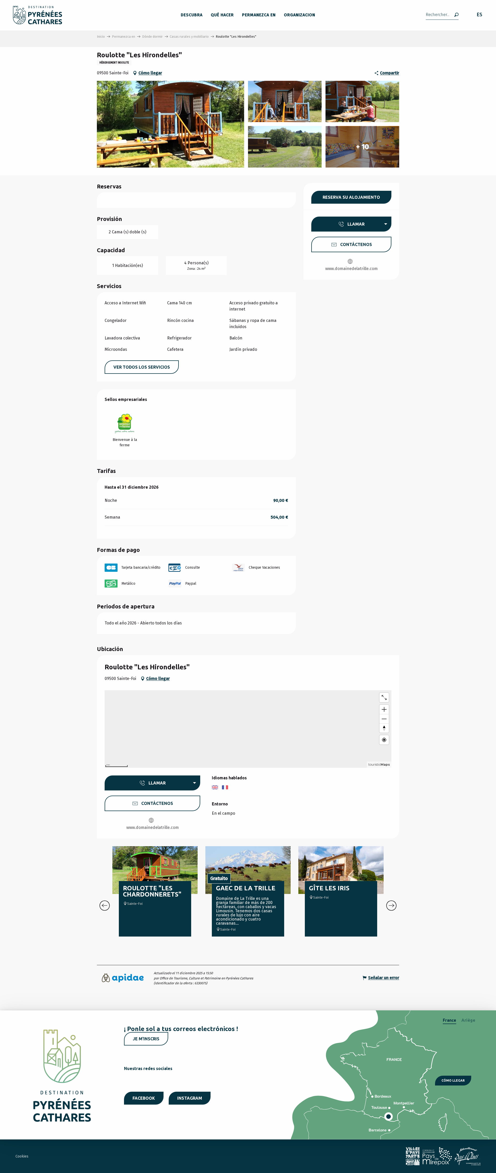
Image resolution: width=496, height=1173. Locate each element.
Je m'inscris (146, 1038)
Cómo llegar (453, 1080)
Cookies (22, 1156)
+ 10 (362, 146)
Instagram (189, 1098)
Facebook (144, 1098)
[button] (442, 15)
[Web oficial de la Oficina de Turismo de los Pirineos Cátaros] (37, 15)
